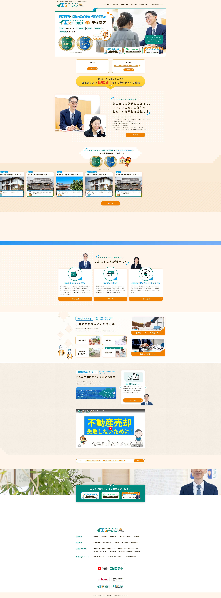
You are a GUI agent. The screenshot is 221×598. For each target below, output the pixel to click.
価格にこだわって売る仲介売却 (103, 542)
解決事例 (115, 4)
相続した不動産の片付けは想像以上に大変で (126, 66)
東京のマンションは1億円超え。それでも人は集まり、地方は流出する (104, 460)
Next (145, 387)
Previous (120, 387)
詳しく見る (75, 299)
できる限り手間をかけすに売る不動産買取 (127, 542)
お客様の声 (136, 536)
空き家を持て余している (100, 551)
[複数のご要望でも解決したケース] (99, 184)
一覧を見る (92, 68)
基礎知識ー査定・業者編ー (115, 557)
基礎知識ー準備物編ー (99, 557)
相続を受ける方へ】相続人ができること (127, 548)
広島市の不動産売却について (133, 557)
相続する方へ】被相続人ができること (103, 548)
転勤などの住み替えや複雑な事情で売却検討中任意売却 (125, 551)
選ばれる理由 (124, 4)
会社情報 (135, 135)
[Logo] (70, 5)
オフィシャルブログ (125, 536)
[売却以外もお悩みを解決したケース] (69, 184)
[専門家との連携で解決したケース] (40, 184)
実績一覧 (110, 203)
